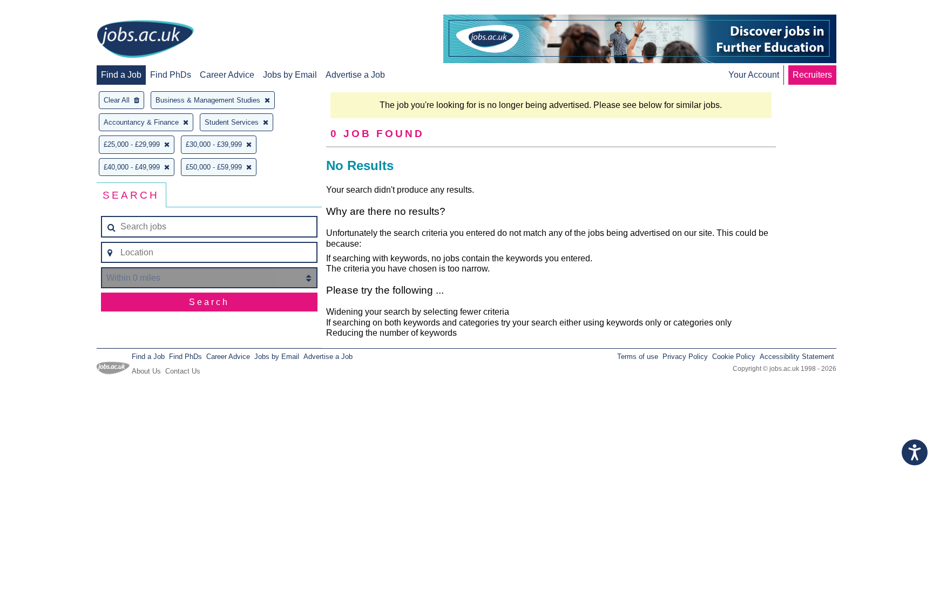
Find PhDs (170, 74)
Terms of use (637, 357)
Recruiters (812, 74)
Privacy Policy (685, 357)
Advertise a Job (355, 74)
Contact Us (182, 371)
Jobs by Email (290, 74)
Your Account (753, 74)
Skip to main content (43, 9)
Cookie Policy (733, 357)
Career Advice (227, 74)
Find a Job (121, 74)
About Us (146, 371)
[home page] (145, 40)
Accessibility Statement (797, 357)
